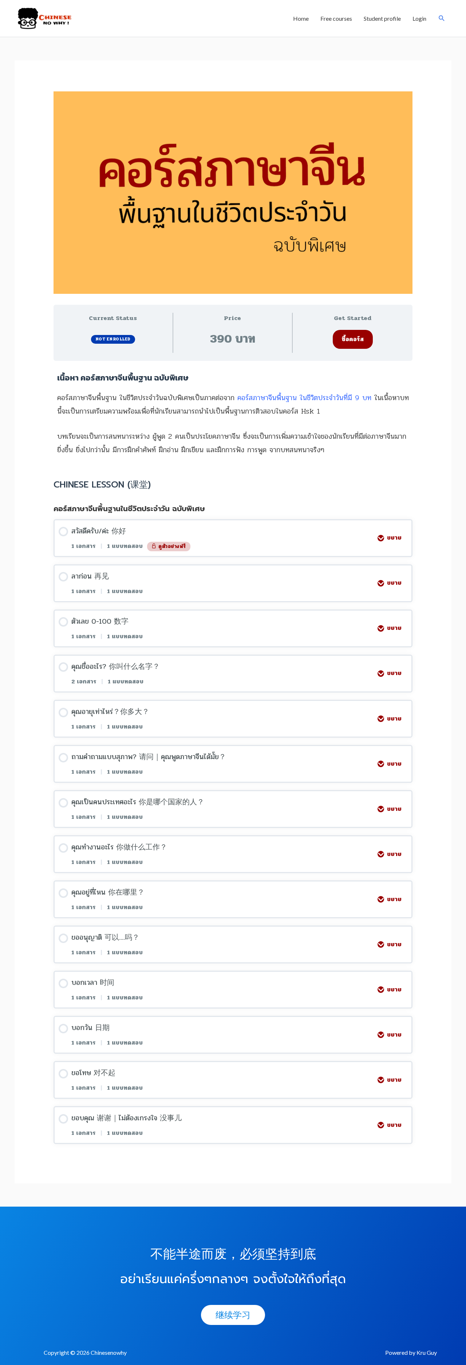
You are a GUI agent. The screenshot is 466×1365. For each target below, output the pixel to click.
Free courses (336, 18)
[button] (233, 1315)
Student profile (382, 18)
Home (301, 18)
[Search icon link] (442, 18)
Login (419, 18)
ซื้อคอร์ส (352, 339)
